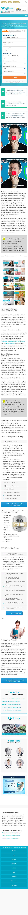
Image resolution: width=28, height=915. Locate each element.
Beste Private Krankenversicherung (11, 701)
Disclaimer (14, 876)
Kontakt (14, 868)
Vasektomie (4, 341)
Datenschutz (14, 880)
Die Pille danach (21, 341)
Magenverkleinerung (12, 341)
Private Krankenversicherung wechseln (12, 704)
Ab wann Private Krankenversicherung (12, 710)
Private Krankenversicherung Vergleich (11, 833)
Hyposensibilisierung (11, 343)
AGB (14, 872)
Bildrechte (14, 863)
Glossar (14, 859)
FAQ (14, 855)
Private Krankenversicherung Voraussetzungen (14, 699)
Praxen (9, 2)
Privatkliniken (16, 2)
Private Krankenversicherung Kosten (10, 838)
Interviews (4, 2)
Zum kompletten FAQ (15, 613)
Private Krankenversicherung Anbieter (11, 835)
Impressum (14, 885)
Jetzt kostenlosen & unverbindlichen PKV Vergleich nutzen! (15, 504)
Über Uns (14, 850)
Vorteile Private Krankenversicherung (12, 707)
